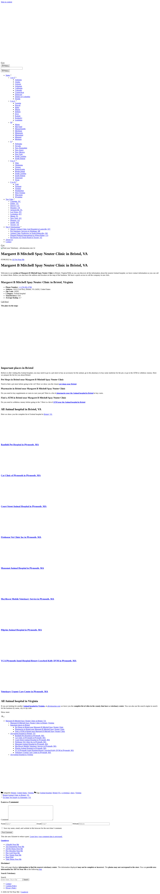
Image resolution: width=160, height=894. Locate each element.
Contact (8, 242)
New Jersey (19, 150)
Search (3, 877)
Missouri (18, 137)
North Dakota (20, 159)
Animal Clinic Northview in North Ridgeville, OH (29, 233)
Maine (17, 125)
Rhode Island (20, 171)
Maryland (18, 127)
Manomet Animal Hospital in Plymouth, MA (22, 568)
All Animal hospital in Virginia (21, 755)
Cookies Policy (11, 886)
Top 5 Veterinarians (13, 227)
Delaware (18, 95)
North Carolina (20, 156)
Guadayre (5, 840)
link (40, 869)
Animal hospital (46, 793)
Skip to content (6, 2)
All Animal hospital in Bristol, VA (22, 733)
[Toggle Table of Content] (2, 717)
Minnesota (19, 133)
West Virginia (20, 193)
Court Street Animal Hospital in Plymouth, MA (24, 506)
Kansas (17, 116)
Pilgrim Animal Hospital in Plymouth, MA (21, 630)
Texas (17, 180)
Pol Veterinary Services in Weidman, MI (25, 231)
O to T (12, 161)
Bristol (13, 793)
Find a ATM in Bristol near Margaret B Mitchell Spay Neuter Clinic (40, 731)
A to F (12, 78)
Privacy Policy (11, 888)
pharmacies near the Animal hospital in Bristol (75, 393)
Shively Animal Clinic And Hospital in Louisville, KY (30, 229)
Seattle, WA (14, 223)
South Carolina (20, 174)
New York (19, 154)
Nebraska (18, 144)
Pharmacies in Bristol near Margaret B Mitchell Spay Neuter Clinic (39, 729)
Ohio (17, 163)
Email (39, 824)
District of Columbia (22, 97)
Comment (4, 820)
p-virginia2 (65, 793)
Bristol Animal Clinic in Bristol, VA (16, 795)
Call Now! (5, 302)
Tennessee (19, 178)
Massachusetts (20, 129)
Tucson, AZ (14, 225)
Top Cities (9, 199)
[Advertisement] (80, 774)
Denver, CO (14, 206)
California (18, 88)
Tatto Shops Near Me (13, 859)
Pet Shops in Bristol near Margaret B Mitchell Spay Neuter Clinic (39, 727)
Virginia (18, 189)
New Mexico (20, 152)
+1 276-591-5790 (25, 287)
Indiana (17, 112)
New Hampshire (21, 148)
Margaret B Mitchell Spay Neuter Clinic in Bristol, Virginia (32, 723)
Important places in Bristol (20, 725)
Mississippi (19, 135)
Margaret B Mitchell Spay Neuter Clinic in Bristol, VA (26, 721)
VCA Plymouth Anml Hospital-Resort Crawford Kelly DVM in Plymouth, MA (38, 660)
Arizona (18, 84)
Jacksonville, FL (16, 210)
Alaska (17, 82)
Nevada (18, 146)
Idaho (17, 107)
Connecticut (19, 92)
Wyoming (18, 197)
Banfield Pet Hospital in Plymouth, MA (20, 444)
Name (3, 824)
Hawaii (17, 105)
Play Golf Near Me (13, 853)
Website (76, 824)
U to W (13, 182)
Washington (19, 191)
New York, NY (16, 218)
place (72, 793)
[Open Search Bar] (3, 63)
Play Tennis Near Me (13, 855)
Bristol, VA (48, 414)
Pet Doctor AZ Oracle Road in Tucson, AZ (26, 238)
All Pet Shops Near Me (14, 849)
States (8, 75)
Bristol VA (57, 793)
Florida (17, 99)
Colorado (18, 90)
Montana (18, 139)
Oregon (18, 167)
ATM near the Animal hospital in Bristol (69, 402)
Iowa (17, 114)
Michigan (18, 131)
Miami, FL (14, 216)
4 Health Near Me (12, 844)
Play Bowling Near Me (14, 851)
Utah (17, 184)
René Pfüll (9, 857)
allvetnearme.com (53, 706)
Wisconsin (19, 195)
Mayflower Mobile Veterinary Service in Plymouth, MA (27, 599)
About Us (9, 240)
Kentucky (18, 118)
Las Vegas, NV (16, 212)
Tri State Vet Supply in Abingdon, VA (17, 797)
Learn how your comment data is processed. (46, 837)
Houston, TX (15, 208)
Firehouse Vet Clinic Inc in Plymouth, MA (21, 537)
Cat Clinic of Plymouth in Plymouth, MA (21, 475)
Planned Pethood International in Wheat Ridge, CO (29, 235)
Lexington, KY (16, 214)
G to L (12, 101)
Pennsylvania (20, 169)
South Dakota (20, 176)
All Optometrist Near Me (15, 847)
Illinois (17, 110)
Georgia (18, 103)
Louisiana (18, 120)
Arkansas (18, 86)
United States (22, 793)
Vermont (18, 186)
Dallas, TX (14, 204)
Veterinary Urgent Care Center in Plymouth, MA (24, 691)
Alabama (18, 80)
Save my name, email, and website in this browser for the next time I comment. (33, 828)
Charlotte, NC (15, 201)
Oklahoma (19, 165)
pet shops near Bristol (67, 384)
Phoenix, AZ (15, 220)
